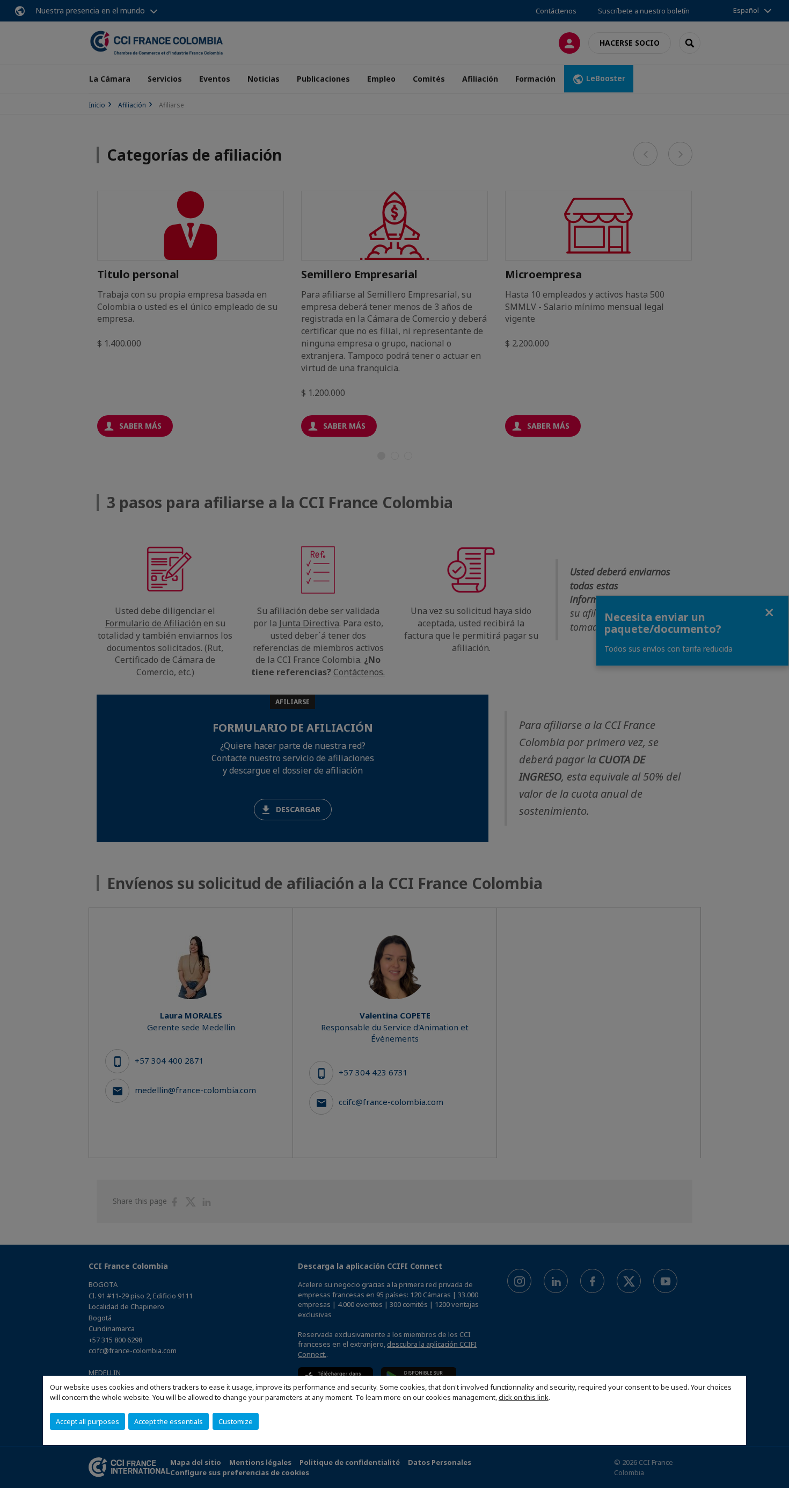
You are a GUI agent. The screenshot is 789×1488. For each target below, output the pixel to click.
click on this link (524, 1397)
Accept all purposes (87, 1421)
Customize (235, 1421)
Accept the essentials (168, 1421)
